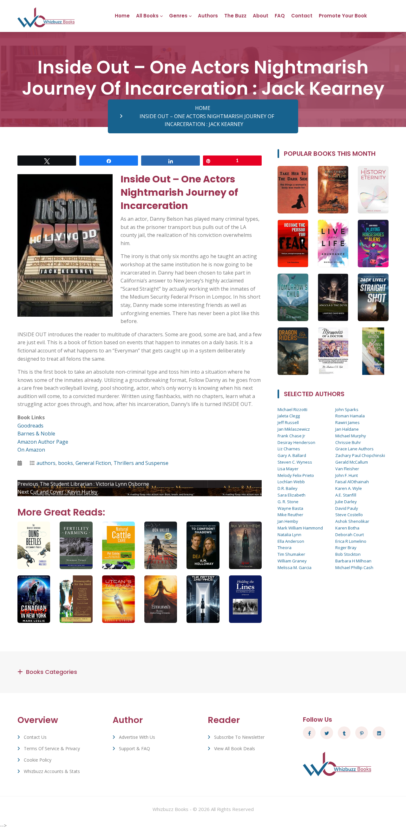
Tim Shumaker (291, 554)
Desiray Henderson (296, 442)
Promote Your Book (343, 15)
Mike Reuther (290, 514)
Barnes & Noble (36, 433)
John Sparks (346, 409)
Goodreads (30, 425)
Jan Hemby (288, 521)
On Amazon (31, 449)
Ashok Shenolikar (352, 521)
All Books (147, 15)
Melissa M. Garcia (294, 567)
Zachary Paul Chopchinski (360, 455)
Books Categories (51, 672)
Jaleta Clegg (289, 416)
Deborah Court (349, 534)
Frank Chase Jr (291, 436)
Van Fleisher (347, 469)
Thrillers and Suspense (141, 462)
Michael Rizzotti (292, 409)
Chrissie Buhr (348, 442)
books (65, 462)
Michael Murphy (350, 436)
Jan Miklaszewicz (294, 429)
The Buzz (235, 15)
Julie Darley (346, 501)
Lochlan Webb (291, 482)
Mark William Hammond (300, 528)
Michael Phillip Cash (354, 567)
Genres (178, 15)
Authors (208, 15)
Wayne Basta (290, 508)
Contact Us (35, 737)
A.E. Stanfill (345, 495)
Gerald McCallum (351, 462)
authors (46, 462)
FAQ (280, 15)
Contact (301, 15)
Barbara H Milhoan (353, 561)
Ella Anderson (291, 541)
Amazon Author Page (42, 441)
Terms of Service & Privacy (52, 748)
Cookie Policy (37, 760)
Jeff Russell (288, 422)
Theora (284, 547)
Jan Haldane (347, 429)
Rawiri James (347, 422)
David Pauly (346, 508)
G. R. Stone (288, 501)
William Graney (292, 561)
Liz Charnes (289, 449)
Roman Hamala (350, 416)
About (260, 15)
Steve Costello (349, 514)
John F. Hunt (346, 475)
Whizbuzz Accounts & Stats (52, 771)
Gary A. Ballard (292, 455)
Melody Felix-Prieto (296, 475)
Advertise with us (137, 737)
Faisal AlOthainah (352, 482)
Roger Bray (346, 547)
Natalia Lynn (289, 534)
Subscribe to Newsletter (239, 737)
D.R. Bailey (288, 488)
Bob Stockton (348, 554)
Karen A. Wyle (348, 488)
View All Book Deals (234, 748)
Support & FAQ (134, 748)
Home (122, 15)
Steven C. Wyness (295, 462)
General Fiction (93, 462)
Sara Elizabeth (291, 495)
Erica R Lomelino (350, 541)
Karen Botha (347, 528)
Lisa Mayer (288, 469)
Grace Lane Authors (354, 449)
